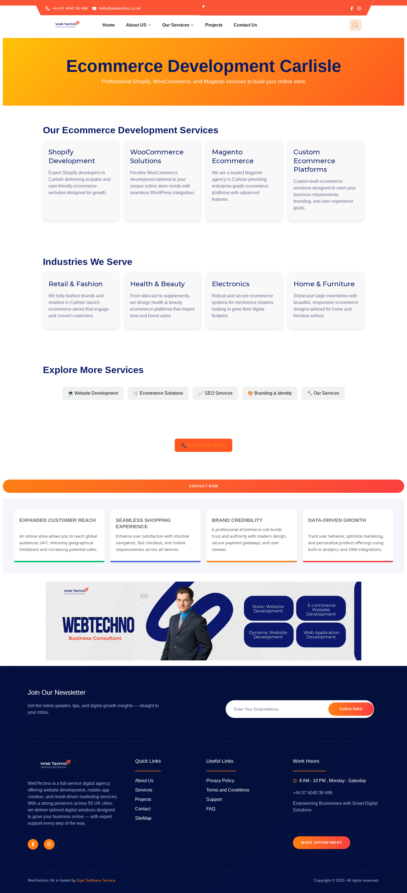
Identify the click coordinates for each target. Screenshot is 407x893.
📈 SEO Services (215, 393)
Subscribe (351, 709)
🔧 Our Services (323, 393)
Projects (214, 25)
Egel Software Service (96, 880)
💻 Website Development (93, 393)
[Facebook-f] (33, 844)
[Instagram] (359, 8)
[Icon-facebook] (352, 8)
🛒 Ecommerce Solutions (158, 393)
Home (108, 25)
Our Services (175, 25)
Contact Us (245, 25)
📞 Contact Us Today (203, 445)
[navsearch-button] (355, 25)
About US (136, 25)
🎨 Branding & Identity (270, 393)
